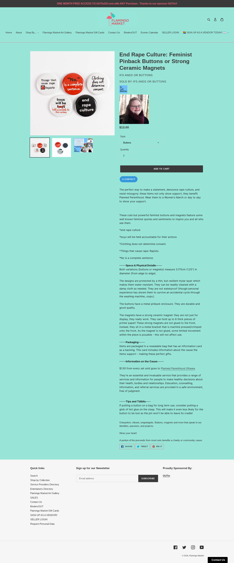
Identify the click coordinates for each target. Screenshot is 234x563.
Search (34, 475)
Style (122, 136)
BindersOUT (36, 506)
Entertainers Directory (41, 489)
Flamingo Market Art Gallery (44, 493)
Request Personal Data (42, 523)
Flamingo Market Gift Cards (44, 510)
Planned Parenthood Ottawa (178, 368)
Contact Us (36, 502)
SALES (34, 497)
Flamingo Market (196, 556)
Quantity (124, 149)
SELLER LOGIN (38, 519)
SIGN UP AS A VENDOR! (43, 515)
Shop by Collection (40, 480)
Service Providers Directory (44, 484)
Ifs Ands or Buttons (149, 81)
